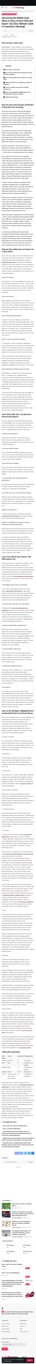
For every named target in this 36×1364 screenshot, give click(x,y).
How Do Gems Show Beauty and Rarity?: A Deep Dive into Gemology (17, 73)
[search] (33, 7)
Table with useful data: (11, 97)
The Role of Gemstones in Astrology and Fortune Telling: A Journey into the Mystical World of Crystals (23, 1213)
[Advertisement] (18, 2)
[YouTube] (33, 1357)
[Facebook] (10, 1246)
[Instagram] (10, 1252)
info (14, 14)
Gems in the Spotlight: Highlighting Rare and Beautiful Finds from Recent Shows (16, 93)
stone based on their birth (10, 516)
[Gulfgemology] (18, 7)
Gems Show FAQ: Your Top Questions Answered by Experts (17, 83)
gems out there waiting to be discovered (19, 854)
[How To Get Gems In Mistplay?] (30, 1274)
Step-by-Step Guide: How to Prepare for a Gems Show (17, 78)
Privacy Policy (20, 1359)
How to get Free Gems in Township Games (15, 1125)
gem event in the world (13, 591)
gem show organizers (27, 902)
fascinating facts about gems (23, 576)
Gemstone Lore (7, 14)
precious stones (25, 783)
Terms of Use (8, 1361)
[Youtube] (26, 1252)
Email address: (6, 1342)
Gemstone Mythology (17, 1217)
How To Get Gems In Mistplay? (11, 1128)
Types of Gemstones (16, 1227)
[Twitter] (26, 1246)
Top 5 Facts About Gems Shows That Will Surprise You (15, 88)
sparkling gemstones (9, 262)
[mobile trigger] (3, 8)
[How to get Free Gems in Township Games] (6, 1206)
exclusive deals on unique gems (13, 895)
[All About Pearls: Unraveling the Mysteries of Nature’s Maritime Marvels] (6, 1224)
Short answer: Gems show (12, 69)
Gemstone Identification (17, 1236)
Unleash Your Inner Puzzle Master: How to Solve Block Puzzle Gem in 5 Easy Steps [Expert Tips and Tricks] (12, 1294)
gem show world (25, 1047)
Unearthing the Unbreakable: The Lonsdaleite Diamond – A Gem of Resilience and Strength (21, 1232)
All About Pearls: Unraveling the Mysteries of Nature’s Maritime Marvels (21, 1223)
